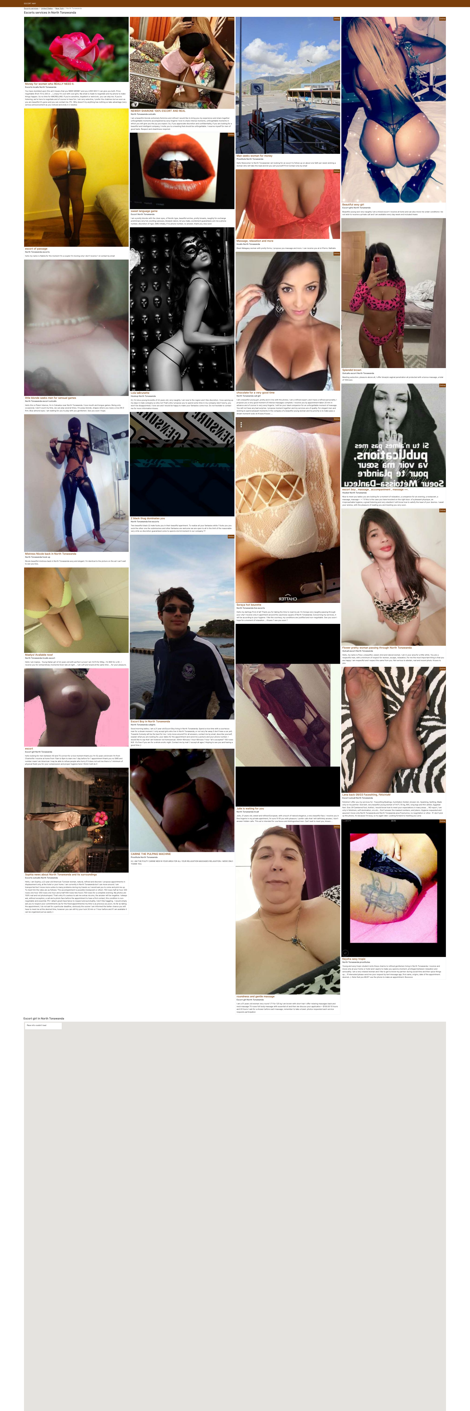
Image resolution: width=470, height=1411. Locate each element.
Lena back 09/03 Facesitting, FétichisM (366, 794)
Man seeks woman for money (254, 155)
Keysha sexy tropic (354, 958)
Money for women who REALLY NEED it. (49, 83)
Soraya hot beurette (249, 604)
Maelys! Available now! (39, 654)
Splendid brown (351, 369)
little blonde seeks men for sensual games (50, 397)
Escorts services (31, 8)
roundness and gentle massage (256, 996)
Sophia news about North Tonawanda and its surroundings (61, 874)
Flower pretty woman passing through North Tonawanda (377, 647)
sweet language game (144, 211)
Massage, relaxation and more (255, 240)
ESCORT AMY (30, 3)
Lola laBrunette (140, 392)
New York (59, 8)
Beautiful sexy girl (353, 204)
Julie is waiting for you (250, 808)
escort (29, 748)
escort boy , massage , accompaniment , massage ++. (375, 489)
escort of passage (36, 248)
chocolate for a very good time (256, 392)
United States (47, 8)
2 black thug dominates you (148, 518)
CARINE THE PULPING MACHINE (151, 853)
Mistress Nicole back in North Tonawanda (50, 553)
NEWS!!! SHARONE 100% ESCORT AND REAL (158, 110)
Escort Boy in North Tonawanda (150, 721)
